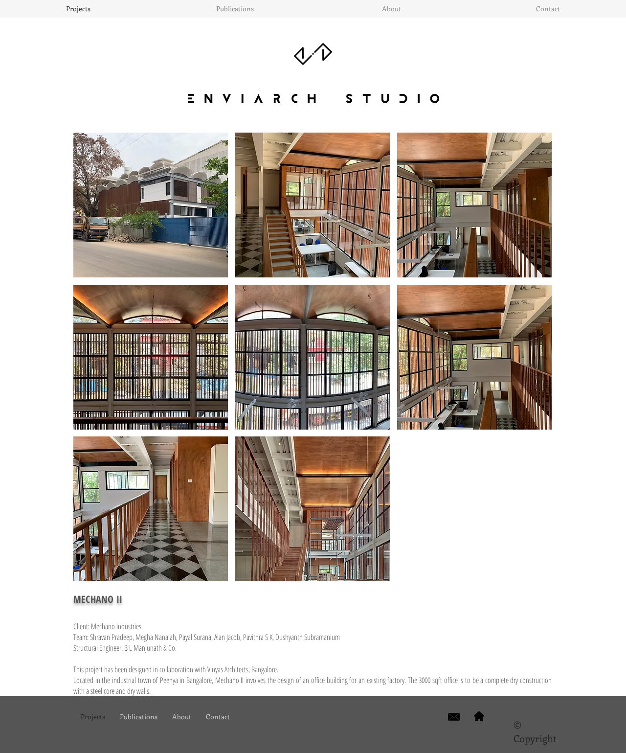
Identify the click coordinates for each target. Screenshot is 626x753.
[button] (150, 205)
